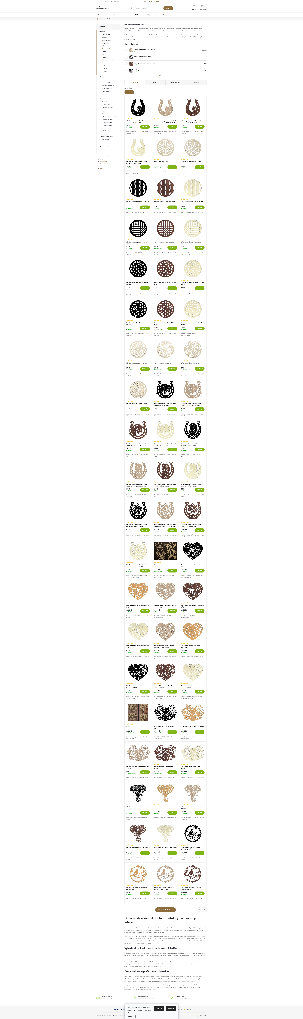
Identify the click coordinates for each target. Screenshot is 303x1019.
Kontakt (98, 2)
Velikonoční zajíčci (107, 122)
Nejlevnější (135, 82)
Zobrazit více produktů (165, 76)
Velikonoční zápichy (108, 125)
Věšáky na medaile (108, 66)
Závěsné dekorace (107, 131)
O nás (101, 168)
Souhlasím (171, 1008)
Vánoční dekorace (106, 102)
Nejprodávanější (175, 82)
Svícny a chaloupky (106, 46)
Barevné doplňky (104, 147)
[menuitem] (102, 14)
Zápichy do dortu (106, 34)
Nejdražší (155, 82)
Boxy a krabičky (105, 139)
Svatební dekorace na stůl (108, 85)
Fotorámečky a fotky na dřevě (109, 60)
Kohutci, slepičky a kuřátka (109, 117)
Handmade (104, 57)
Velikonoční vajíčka (108, 119)
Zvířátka (104, 51)
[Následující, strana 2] (199, 909)
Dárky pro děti (105, 43)
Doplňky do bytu (106, 49)
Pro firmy (104, 142)
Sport (103, 63)
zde (128, 1012)
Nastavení (131, 1016)
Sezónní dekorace (104, 99)
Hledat (168, 8)
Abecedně (196, 82)
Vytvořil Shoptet (202, 1015)
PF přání (104, 111)
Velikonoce (104, 114)
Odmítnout (159, 1008)
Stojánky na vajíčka (108, 128)
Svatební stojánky (106, 83)
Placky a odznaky (106, 150)
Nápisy (103, 54)
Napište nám (105, 2)
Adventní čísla (106, 104)
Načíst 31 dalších (164, 909)
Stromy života (105, 37)
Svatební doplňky (106, 94)
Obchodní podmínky (115, 2)
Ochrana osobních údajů (106, 166)
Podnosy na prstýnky (107, 88)
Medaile (105, 71)
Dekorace (102, 31)
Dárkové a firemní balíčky (106, 136)
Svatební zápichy (106, 80)
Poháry (105, 68)
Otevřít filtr (129, 92)
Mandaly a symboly (106, 40)
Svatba (102, 77)
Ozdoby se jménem (108, 107)
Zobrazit (145, 126)
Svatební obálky (106, 91)
